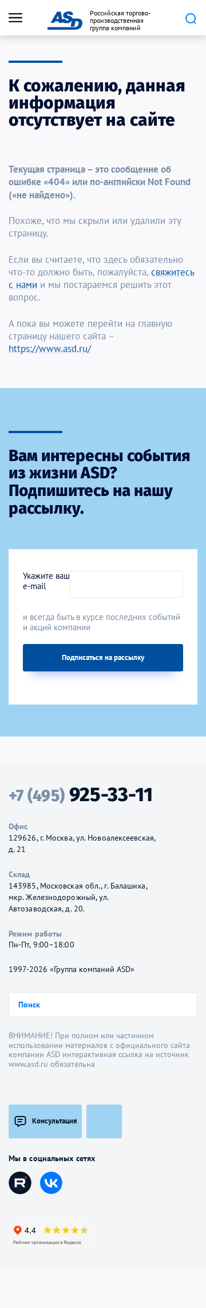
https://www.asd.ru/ (50, 348)
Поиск (190, 18)
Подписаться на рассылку (103, 657)
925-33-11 (81, 794)
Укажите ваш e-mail (46, 581)
